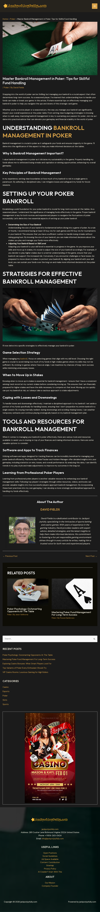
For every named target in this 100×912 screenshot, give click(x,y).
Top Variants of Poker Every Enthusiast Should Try (24, 668)
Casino (6, 687)
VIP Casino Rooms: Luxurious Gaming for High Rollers (25, 672)
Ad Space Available (50, 859)
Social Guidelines (50, 856)
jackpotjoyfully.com (50, 829)
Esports (6, 691)
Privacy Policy (50, 869)
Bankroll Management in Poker (43, 131)
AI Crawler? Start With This (50, 872)
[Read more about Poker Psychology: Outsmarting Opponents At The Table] (27, 592)
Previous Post (10, 556)
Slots (5, 700)
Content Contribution (50, 862)
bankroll (23, 359)
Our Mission (50, 883)
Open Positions (50, 853)
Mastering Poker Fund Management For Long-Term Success (71, 613)
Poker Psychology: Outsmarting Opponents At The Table (24, 610)
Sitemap (50, 865)
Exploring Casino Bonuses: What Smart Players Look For (27, 663)
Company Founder (50, 886)
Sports (6, 704)
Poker (6, 87)
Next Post (91, 556)
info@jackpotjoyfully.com (53, 838)
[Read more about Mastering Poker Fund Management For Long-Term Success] (72, 593)
